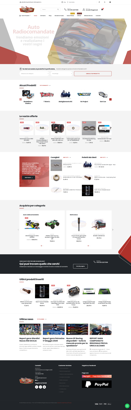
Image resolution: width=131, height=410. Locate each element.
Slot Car (103, 102)
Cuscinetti (84, 137)
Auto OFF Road (32, 234)
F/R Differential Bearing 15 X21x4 (88, 139)
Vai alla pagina (80, 266)
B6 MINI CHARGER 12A (99, 236)
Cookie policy (63, 389)
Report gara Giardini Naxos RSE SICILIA (29, 339)
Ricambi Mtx (77, 175)
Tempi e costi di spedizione (66, 374)
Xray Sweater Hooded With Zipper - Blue (104, 164)
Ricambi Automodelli (70, 137)
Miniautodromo (88, 15)
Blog (65, 2)
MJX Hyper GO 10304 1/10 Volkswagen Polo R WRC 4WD (58, 303)
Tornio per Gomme (104, 137)
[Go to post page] (30, 329)
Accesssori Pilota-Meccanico (79, 234)
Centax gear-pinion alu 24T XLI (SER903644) (73, 139)
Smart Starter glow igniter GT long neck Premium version (78, 237)
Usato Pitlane (70, 14)
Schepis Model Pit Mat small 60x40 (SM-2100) (104, 302)
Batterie (26, 137)
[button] (110, 99)
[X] (104, 2)
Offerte (79, 14)
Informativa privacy (64, 386)
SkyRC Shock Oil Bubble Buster (102, 190)
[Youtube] (110, 2)
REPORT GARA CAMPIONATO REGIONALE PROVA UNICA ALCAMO (98, 342)
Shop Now (28, 177)
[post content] (26, 128)
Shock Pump (103, 188)
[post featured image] (28, 94)
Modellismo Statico (28, 102)
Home (35, 15)
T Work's (47, 102)
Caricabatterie (96, 234)
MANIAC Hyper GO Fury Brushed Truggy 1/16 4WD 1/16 (52, 237)
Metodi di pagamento (65, 371)
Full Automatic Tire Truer (104, 139)
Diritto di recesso (64, 380)
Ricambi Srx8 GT (78, 137)
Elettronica (102, 234)
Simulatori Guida (59, 15)
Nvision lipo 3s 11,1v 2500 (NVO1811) (26, 139)
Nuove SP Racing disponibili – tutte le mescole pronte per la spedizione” (77, 342)
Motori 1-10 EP (73, 300)
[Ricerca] (58, 9)
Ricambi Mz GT (75, 163)
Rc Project (84, 102)
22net (58, 402)
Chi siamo (43, 15)
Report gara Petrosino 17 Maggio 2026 (53, 339)
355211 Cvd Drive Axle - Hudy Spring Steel (105, 177)
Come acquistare (64, 368)
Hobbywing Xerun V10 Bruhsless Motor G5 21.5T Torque (73, 303)
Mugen (64, 175)
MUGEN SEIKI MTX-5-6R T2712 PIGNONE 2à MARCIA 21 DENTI (78, 177)
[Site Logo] (27, 9)
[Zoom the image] (26, 378)
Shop (50, 15)
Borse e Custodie (57, 137)
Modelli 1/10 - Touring (57, 300)
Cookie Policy (64, 402)
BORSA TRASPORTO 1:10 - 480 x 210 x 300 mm (57, 139)
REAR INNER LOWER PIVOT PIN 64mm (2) (73, 190)
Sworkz (42, 137)
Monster (52, 234)
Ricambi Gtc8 (66, 188)
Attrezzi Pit (89, 300)
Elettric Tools (97, 188)
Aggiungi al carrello (27, 133)
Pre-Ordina (43, 133)
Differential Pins (67, 164)
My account (62, 383)
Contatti (98, 15)
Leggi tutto (106, 133)
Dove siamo (72, 2)
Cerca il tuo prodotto (93, 73)
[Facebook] (99, 2)
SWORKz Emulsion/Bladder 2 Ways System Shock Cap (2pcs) (42, 141)
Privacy (69, 402)
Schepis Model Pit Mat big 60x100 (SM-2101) (89, 302)
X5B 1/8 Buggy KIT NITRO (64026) (32, 236)
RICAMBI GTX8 (97, 175)
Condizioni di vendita (65, 377)
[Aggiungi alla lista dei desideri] (31, 123)
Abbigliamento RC (65, 102)
